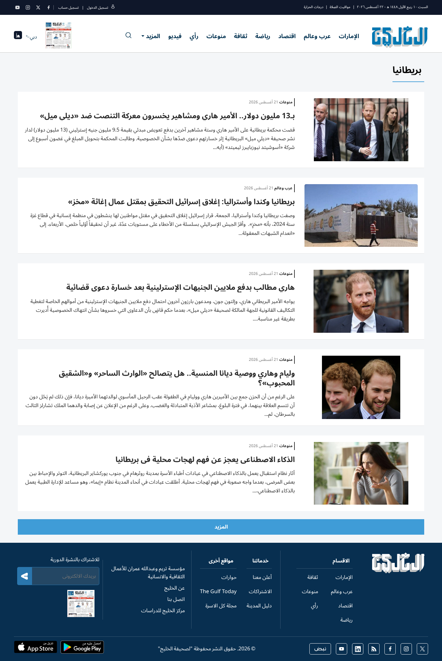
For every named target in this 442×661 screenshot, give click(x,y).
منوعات (216, 36)
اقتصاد (287, 36)
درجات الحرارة (313, 7)
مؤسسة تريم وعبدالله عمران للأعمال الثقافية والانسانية (148, 572)
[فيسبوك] (48, 7)
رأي (194, 36)
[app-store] (35, 649)
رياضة (262, 36)
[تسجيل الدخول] (113, 7)
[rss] (374, 649)
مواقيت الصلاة (340, 7)
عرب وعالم (317, 36)
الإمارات (349, 36)
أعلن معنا (262, 577)
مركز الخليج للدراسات (163, 610)
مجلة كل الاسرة (221, 605)
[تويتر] (38, 7)
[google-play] (82, 649)
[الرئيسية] (398, 571)
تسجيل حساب (68, 7)
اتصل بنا (176, 599)
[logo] (400, 37)
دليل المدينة (259, 605)
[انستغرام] (28, 7)
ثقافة (240, 36)
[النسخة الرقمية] (58, 36)
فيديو (175, 36)
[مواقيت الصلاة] (18, 37)
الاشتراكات (260, 591)
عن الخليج (174, 587)
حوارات (229, 577)
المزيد (153, 36)
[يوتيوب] (17, 7)
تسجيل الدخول (97, 7)
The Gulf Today (218, 591)
